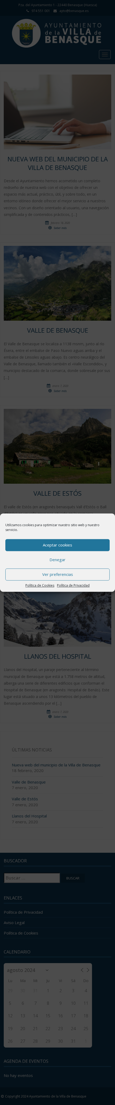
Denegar (57, 559)
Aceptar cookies (57, 545)
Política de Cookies (39, 585)
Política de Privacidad (73, 585)
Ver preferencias (57, 574)
